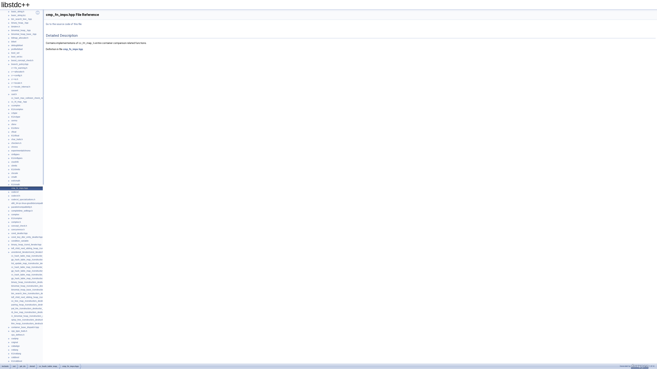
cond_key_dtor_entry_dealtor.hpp (27, 237)
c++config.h (16, 75)
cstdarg (14, 350)
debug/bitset (17, 45)
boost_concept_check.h (22, 60)
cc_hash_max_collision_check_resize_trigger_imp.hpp (37, 98)
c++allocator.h (17, 72)
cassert (14, 90)
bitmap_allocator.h (19, 38)
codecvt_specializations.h (23, 199)
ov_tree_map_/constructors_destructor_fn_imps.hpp (35, 301)
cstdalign (15, 346)
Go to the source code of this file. (64, 24)
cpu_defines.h (17, 335)
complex (15, 214)
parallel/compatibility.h (21, 207)
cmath (14, 177)
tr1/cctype (15, 117)
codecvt (14, 192)
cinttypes (15, 154)
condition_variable (20, 241)
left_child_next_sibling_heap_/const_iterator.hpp (33, 248)
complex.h (16, 222)
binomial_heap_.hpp (21, 30)
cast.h (14, 94)
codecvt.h (15, 196)
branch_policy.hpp (19, 64)
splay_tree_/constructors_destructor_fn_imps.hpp (34, 320)
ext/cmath (15, 181)
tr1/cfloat (15, 135)
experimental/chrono (20, 150)
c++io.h (14, 79)
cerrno (14, 120)
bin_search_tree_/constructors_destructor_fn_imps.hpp (37, 293)
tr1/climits (15, 169)
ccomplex (15, 105)
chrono (14, 147)
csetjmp (14, 338)
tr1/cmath (15, 184)
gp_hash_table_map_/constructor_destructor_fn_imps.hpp (38, 259)
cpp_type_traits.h (19, 331)
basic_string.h (17, 11)
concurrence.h (18, 229)
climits (14, 166)
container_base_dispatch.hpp (25, 327)
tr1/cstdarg (16, 353)
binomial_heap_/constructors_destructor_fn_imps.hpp (36, 286)
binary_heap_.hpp (19, 23)
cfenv (13, 124)
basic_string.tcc (18, 15)
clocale (14, 173)
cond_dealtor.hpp (19, 233)
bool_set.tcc (16, 57)
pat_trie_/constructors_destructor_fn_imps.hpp (32, 308)
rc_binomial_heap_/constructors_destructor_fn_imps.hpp (37, 316)
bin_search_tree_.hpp (21, 19)
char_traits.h (17, 139)
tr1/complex (16, 218)
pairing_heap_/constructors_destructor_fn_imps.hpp (35, 305)
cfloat (13, 132)
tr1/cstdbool (16, 361)
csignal (14, 342)
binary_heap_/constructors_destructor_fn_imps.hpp (35, 282)
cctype (14, 113)
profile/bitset (17, 49)
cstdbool (15, 357)
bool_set (15, 53)
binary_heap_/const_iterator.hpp (26, 244)
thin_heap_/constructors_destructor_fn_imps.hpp (34, 323)
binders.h (15, 26)
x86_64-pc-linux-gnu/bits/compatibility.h (29, 203)
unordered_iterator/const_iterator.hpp (28, 252)
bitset (13, 41)
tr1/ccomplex (17, 109)
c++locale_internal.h (20, 87)
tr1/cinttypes (16, 158)
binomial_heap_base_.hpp (23, 34)
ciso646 (15, 162)
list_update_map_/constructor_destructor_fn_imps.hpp (36, 263)
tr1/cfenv (15, 128)
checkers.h (16, 143)
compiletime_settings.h (22, 211)
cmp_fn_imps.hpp (19, 188)
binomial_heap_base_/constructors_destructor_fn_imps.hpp (39, 290)
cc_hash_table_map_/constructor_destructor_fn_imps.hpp (38, 256)
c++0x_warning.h (19, 68)
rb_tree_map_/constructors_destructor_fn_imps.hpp (35, 312)
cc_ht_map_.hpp (19, 102)
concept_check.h (19, 226)
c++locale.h (16, 83)
